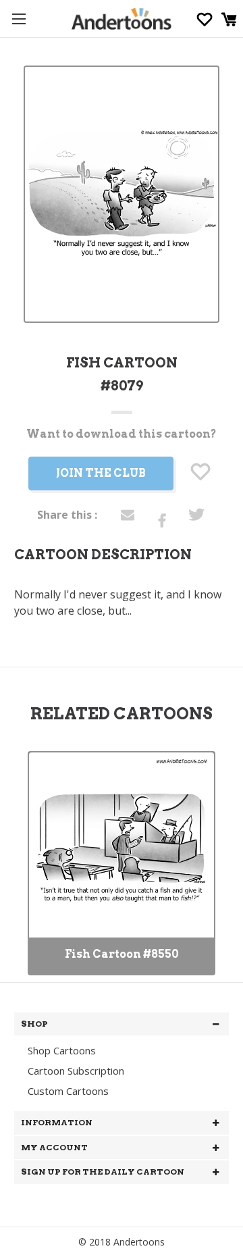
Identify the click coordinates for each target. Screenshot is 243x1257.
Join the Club (101, 473)
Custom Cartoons (68, 1091)
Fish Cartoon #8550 (122, 954)
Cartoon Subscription (76, 1070)
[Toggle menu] (18, 18)
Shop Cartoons (62, 1050)
